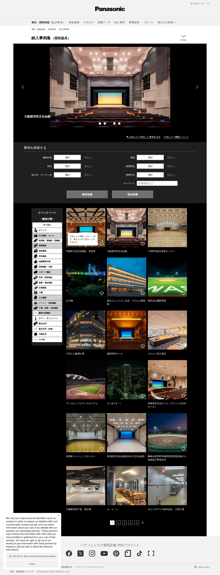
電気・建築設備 (38, 29)
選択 (67, 157)
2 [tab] (105, 123)
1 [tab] (100, 123)
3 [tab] (110, 123)
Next (197, 87)
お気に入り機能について (176, 136)
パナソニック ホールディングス (90, 567)
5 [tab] (119, 123)
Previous (22, 87)
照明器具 (52, 29)
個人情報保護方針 (64, 567)
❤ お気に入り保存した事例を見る (143, 136)
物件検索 (87, 194)
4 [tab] (114, 123)
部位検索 (133, 194)
